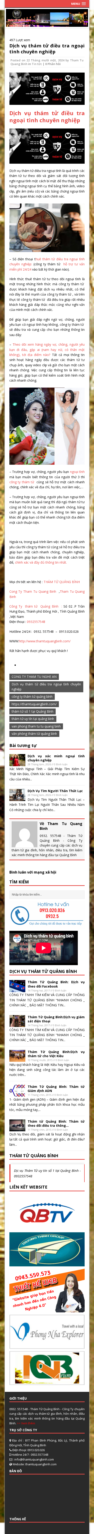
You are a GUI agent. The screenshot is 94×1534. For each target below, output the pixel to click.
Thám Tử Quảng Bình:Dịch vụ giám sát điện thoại (56, 1019)
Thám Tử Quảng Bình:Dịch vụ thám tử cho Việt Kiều (56, 1054)
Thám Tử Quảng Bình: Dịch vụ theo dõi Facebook (56, 984)
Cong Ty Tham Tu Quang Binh (33, 591)
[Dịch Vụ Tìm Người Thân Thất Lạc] (17, 798)
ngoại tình (77, 472)
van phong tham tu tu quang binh (36, 726)
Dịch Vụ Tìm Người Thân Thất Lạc (55, 791)
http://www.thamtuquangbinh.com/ (44, 641)
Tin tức (37, 64)
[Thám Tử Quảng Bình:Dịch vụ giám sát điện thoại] (17, 1024)
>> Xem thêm (26, 1423)
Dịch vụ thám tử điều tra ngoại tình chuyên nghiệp (47, 49)
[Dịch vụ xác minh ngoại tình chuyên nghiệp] (17, 763)
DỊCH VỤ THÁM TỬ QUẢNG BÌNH (43, 971)
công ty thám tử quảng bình (32, 696)
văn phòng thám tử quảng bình (34, 733)
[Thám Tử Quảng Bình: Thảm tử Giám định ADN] (17, 1094)
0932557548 (36, 621)
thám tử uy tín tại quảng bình (33, 719)
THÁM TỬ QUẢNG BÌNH (62, 582)
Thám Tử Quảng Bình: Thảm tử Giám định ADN (56, 1088)
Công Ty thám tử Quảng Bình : (36, 606)
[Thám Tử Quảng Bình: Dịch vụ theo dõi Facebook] (17, 989)
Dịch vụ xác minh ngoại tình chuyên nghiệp (56, 758)
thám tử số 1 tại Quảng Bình (32, 711)
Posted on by (40, 60)
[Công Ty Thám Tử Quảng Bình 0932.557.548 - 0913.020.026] (47, 24)
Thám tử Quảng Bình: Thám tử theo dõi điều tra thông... (56, 1123)
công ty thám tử (22, 482)
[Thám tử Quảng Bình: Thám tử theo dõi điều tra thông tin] (17, 1129)
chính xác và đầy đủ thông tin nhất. (41, 562)
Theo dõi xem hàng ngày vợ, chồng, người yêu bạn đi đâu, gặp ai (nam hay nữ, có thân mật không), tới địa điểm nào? (47, 349)
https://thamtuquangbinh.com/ (34, 704)
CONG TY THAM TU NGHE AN (34, 676)
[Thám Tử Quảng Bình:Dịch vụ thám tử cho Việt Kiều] (17, 1059)
